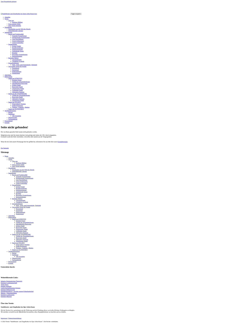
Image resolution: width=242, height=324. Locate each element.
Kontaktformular (62, 142)
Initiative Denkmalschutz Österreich (11, 281)
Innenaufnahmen (17, 56)
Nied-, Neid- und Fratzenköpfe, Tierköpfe (24, 65)
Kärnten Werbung (6, 286)
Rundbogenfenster (17, 48)
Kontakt (7, 122)
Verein (6, 19)
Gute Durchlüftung (17, 39)
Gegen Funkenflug (17, 42)
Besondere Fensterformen (19, 54)
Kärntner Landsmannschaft (9, 283)
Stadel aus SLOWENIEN (16, 109)
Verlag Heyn (4, 284)
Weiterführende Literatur (15, 31)
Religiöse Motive (13, 58)
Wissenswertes (12, 117)
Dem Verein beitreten (14, 25)
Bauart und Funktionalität (16, 34)
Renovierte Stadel (17, 87)
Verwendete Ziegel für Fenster (17, 66)
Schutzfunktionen (13, 63)
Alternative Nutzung (18, 92)
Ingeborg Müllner (17, 22)
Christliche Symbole (18, 61)
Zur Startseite (5, 148)
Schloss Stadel (16, 85)
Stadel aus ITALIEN (14, 102)
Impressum (4, 318)
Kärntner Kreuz (16, 80)
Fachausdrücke (12, 119)
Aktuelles (7, 17)
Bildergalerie (8, 77)
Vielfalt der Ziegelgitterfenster (21, 82)
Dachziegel (15, 70)
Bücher (10, 112)
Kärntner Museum (6, 296)
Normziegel (15, 68)
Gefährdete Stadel (17, 90)
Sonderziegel (16, 73)
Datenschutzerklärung (14, 318)
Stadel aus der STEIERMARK (17, 94)
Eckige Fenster (16, 46)
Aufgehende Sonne (18, 51)
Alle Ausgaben (16, 116)
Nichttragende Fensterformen (20, 37)
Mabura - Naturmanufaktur (9, 293)
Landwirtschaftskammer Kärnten (10, 288)
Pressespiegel (8, 121)
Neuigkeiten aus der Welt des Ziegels (19, 29)
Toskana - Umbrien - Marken (20, 107)
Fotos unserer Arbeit (14, 24)
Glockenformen (16, 59)
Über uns (11, 20)
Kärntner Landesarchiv (7, 295)
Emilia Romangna (17, 105)
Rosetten (14, 53)
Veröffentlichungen (10, 111)
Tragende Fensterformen (19, 36)
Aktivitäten (8, 75)
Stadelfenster (8, 32)
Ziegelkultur (8, 27)
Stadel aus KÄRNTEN (15, 78)
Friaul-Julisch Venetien (19, 104)
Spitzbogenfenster (17, 49)
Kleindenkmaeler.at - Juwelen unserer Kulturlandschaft (17, 291)
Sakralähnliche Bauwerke (19, 83)
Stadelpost (11, 114)
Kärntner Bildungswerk (8, 290)
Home (6, 156)
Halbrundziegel (16, 71)
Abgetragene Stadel (18, 88)
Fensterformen (12, 44)
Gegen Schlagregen (18, 41)
